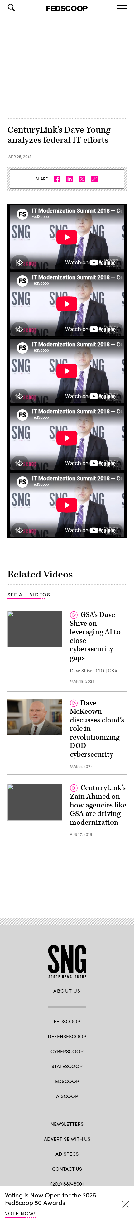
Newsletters (67, 1123)
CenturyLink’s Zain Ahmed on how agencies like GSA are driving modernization (98, 805)
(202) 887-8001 (67, 1183)
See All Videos (28, 594)
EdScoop (67, 1081)
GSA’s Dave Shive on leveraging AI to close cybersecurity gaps (95, 636)
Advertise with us (67, 1138)
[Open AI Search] (19, 7)
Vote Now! (20, 1213)
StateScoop (67, 1066)
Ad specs (67, 1153)
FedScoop (67, 1021)
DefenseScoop (67, 1036)
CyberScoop (67, 1051)
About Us (67, 991)
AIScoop (67, 1096)
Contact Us (67, 1168)
